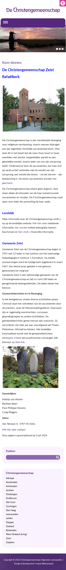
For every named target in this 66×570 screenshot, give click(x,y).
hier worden (21, 227)
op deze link (18, 342)
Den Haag (11, 510)
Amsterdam (11, 482)
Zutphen (10, 542)
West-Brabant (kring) (16, 534)
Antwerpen (11, 486)
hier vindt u (24, 232)
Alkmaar (10, 478)
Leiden (9, 518)
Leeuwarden (12, 514)
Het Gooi (10, 502)
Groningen (11, 506)
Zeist (8, 538)
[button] (63, 3)
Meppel (10, 522)
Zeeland (10, 526)
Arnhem (10, 490)
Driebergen (11, 494)
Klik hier (37, 223)
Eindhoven (11, 498)
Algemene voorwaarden (51, 560)
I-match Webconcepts (44, 564)
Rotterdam (11, 530)
